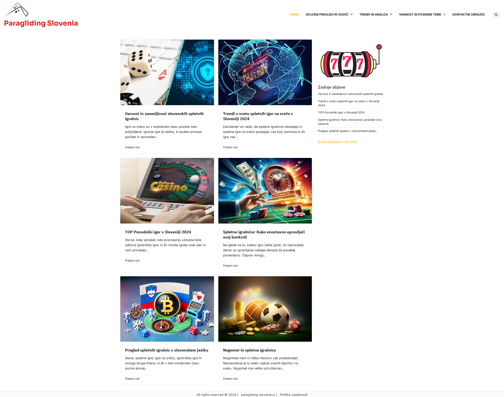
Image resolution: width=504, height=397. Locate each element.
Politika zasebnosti (294, 395)
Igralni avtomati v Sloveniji (337, 142)
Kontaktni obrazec (468, 14)
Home (294, 14)
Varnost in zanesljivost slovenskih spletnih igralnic (164, 116)
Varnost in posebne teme (420, 14)
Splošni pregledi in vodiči (327, 14)
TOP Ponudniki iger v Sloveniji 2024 (158, 232)
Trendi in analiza (373, 14)
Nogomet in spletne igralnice (249, 350)
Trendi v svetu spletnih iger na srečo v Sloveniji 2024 (258, 116)
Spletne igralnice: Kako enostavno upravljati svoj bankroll (264, 234)
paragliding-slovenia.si (258, 395)
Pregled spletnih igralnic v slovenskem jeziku (166, 350)
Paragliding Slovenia (41, 23)
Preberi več (132, 147)
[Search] (496, 15)
